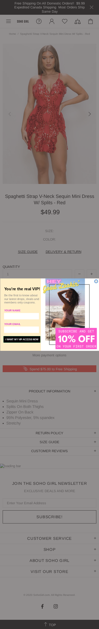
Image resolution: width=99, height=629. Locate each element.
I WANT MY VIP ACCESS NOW (22, 339)
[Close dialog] (96, 281)
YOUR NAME (12, 310)
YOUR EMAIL (12, 323)
